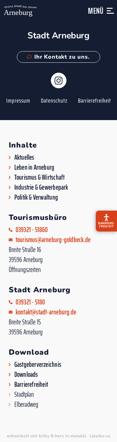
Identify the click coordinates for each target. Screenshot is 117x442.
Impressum (18, 100)
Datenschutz (54, 100)
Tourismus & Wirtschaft (39, 177)
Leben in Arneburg (34, 167)
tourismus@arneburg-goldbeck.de (53, 240)
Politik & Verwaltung (36, 197)
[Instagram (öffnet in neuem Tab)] (58, 80)
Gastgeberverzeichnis (37, 365)
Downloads (26, 375)
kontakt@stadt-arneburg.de (46, 312)
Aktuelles (24, 158)
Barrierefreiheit (94, 100)
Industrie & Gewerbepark (41, 187)
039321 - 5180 (30, 302)
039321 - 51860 (32, 230)
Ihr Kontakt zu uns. (62, 57)
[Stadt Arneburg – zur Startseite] (19, 11)
